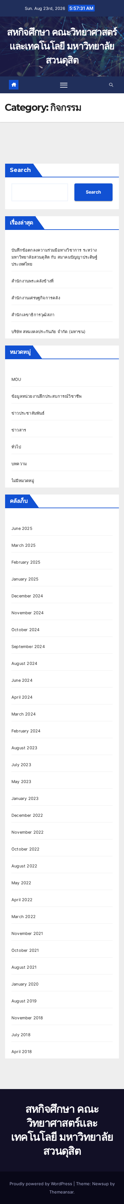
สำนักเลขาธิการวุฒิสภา (32, 314)
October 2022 (25, 849)
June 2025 (21, 528)
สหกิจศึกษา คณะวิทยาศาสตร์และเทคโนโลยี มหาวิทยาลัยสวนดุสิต (62, 46)
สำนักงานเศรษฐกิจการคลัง (35, 298)
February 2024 (26, 731)
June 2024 (21, 680)
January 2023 (24, 798)
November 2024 (27, 612)
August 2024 (24, 663)
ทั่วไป (16, 447)
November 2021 (27, 933)
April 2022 (21, 899)
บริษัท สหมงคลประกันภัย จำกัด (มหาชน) (48, 331)
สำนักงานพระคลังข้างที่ (32, 281)
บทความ (19, 463)
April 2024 (21, 697)
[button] (111, 84)
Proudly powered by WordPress (41, 1183)
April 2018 (21, 1051)
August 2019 (24, 1001)
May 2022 (21, 882)
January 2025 (24, 579)
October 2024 (25, 629)
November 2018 (27, 1017)
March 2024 (23, 714)
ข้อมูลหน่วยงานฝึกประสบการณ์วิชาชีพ (46, 396)
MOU (16, 379)
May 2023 (21, 781)
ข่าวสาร (18, 430)
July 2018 (21, 1034)
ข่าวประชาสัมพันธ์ (28, 413)
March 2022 (23, 916)
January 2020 (24, 984)
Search (20, 170)
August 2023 (24, 747)
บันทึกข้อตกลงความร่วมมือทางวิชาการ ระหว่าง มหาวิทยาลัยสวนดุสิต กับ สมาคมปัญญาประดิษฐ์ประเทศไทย (54, 257)
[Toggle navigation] (64, 84)
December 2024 (27, 596)
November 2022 (27, 832)
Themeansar (61, 1191)
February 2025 (26, 562)
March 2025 (23, 545)
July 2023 (21, 764)
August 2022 (24, 866)
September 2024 (28, 646)
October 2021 (25, 950)
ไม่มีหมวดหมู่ (22, 480)
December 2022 (27, 815)
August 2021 (24, 967)
